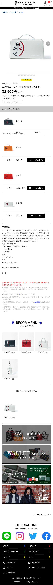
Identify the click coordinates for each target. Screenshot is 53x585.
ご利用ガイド (10, 563)
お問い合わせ (10, 572)
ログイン (45, 5)
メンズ (5, 546)
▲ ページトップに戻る (42, 515)
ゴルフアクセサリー (10, 552)
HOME (4, 12)
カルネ (20, 12)
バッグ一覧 (12, 12)
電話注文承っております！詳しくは (26, 8)
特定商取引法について (32, 578)
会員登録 (37, 302)
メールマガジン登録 (38, 567)
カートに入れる (36, 160)
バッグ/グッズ (33, 552)
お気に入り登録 (12, 102)
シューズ (6, 557)
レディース (32, 546)
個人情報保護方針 (17, 578)
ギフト (30, 557)
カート (51, 3)
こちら (20, 294)
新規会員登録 (36, 563)
